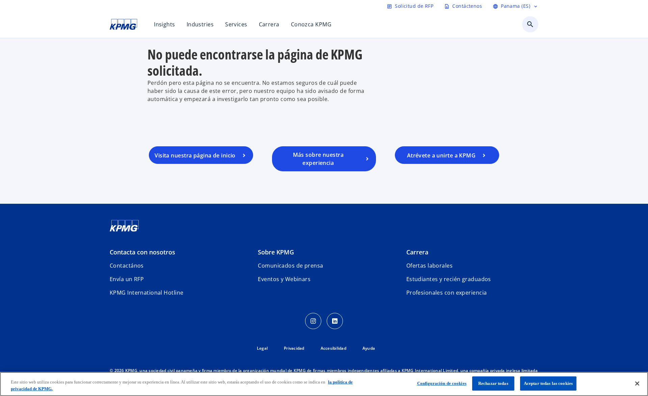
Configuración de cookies (441, 383)
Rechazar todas (493, 383)
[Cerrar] (637, 383)
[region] (324, 384)
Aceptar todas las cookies (548, 383)
